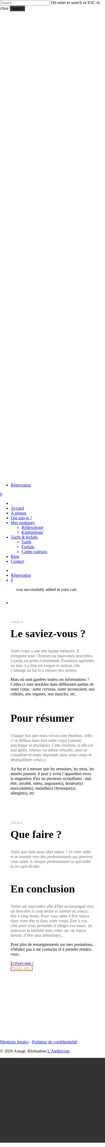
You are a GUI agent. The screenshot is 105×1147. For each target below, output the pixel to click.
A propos (48, 1070)
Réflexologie (62, 1084)
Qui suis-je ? (51, 1074)
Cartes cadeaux (64, 1108)
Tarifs (56, 1099)
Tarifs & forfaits (53, 1094)
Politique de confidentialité (54, 1042)
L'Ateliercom (58, 1051)
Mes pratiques (52, 1079)
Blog (44, 1113)
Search (17, 8)
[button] (22, 963)
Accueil (47, 1065)
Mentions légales (14, 1042)
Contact (47, 1118)
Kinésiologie (62, 1089)
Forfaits (57, 1103)
